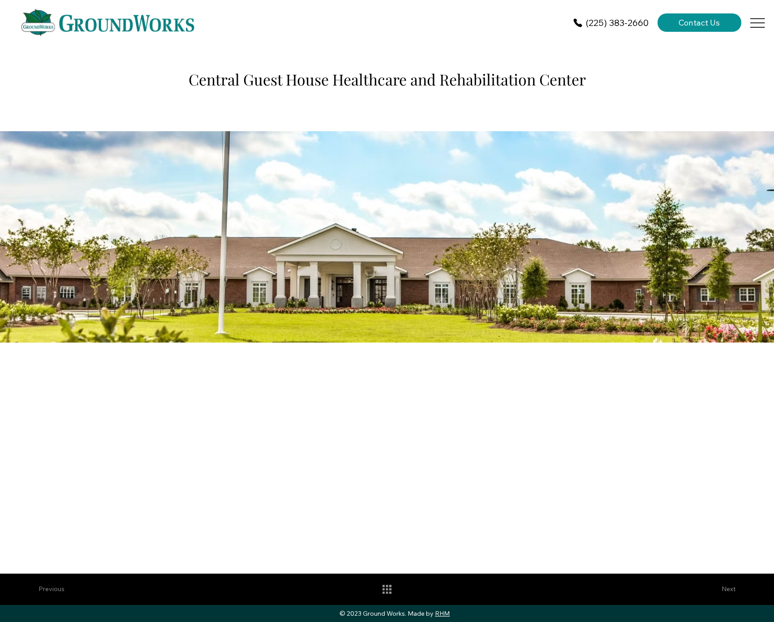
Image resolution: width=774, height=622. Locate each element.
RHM (442, 613)
